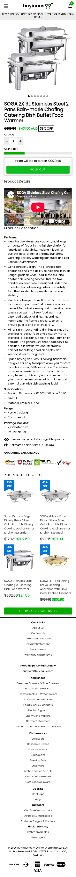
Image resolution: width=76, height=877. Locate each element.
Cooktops (38, 794)
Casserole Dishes (38, 744)
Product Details (17, 181)
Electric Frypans (38, 710)
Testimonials (38, 649)
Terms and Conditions (38, 638)
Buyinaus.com (26, 848)
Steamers (38, 766)
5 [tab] (41, 96)
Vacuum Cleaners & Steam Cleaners (38, 726)
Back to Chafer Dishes (40, 611)
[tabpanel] (38, 58)
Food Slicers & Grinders (38, 705)
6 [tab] (44, 96)
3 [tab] (35, 96)
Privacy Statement (38, 644)
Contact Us (38, 633)
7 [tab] (47, 96)
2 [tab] (32, 96)
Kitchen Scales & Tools (38, 771)
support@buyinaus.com (38, 671)
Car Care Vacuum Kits (38, 810)
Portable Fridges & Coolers (38, 821)
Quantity (9, 134)
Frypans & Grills (38, 749)
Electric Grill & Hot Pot (38, 688)
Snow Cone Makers (38, 716)
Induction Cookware (38, 776)
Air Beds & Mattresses (38, 816)
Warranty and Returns (38, 655)
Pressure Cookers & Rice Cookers (38, 683)
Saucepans (38, 755)
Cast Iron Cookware (38, 782)
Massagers (38, 837)
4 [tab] (38, 96)
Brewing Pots (38, 760)
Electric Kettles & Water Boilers (38, 694)
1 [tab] (29, 96)
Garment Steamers (38, 721)
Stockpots (38, 739)
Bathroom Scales (38, 832)
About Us (38, 628)
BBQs (38, 799)
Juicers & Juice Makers (38, 699)
